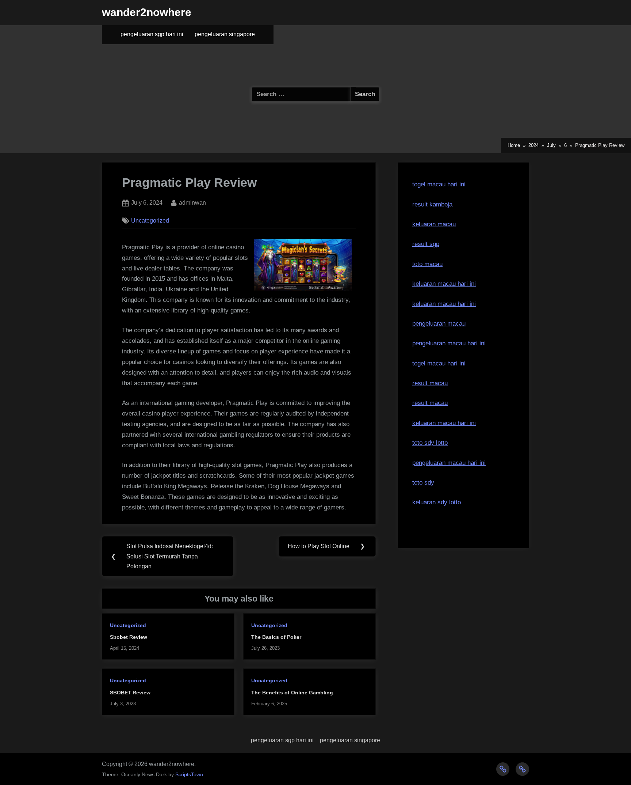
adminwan (192, 202)
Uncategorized (150, 220)
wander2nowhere (146, 12)
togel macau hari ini (439, 184)
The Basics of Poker (276, 637)
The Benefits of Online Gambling (292, 692)
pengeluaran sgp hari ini (152, 34)
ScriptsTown (189, 774)
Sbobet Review (128, 637)
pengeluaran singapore (225, 34)
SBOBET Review (130, 692)
